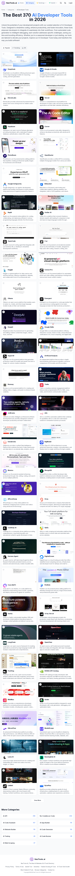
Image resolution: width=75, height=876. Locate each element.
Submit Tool (28, 866)
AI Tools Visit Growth (63, 866)
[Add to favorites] (3, 54)
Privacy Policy (9, 866)
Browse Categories (40, 870)
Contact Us (51, 870)
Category (31, 3)
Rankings (42, 3)
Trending (17, 48)
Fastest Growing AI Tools (48, 866)
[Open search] (61, 3)
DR (25, 48)
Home (22, 3)
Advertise (36, 866)
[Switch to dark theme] (65, 3)
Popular (7, 48)
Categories (11, 9)
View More (37, 800)
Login (70, 3)
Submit (53, 3)
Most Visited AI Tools (27, 870)
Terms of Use (19, 866)
